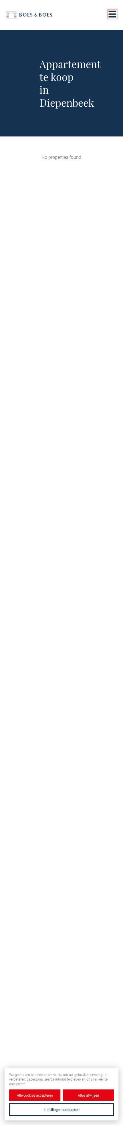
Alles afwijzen (88, 1095)
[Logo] (29, 14)
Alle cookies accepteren (35, 1095)
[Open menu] (112, 14)
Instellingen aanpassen (62, 1109)
